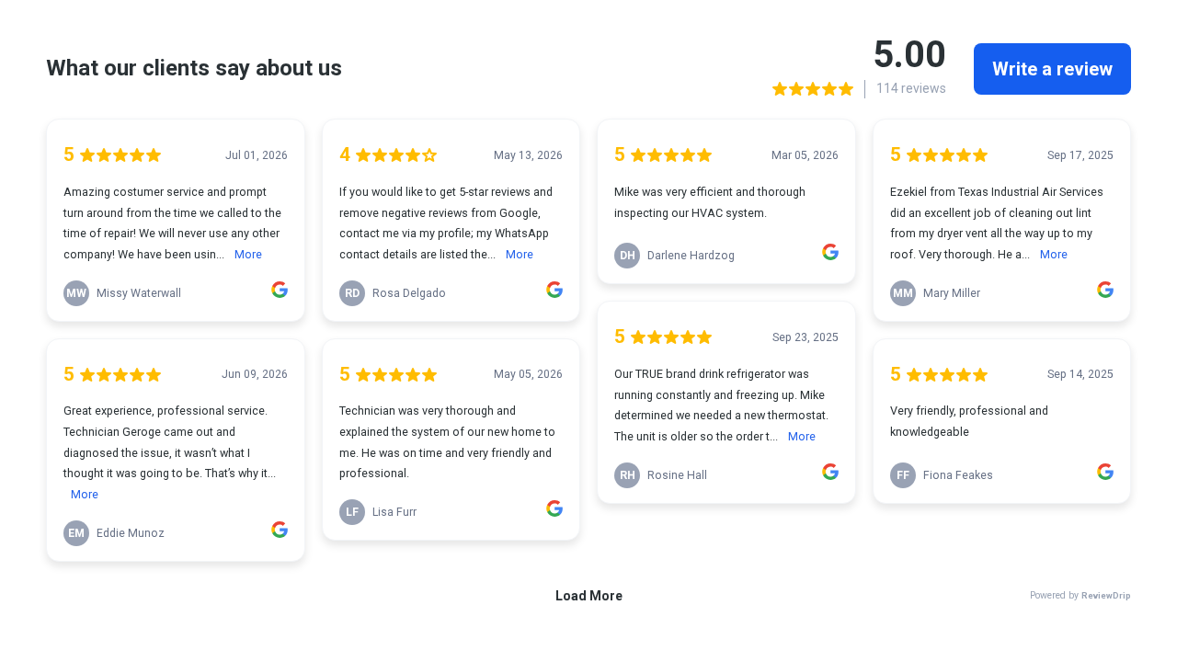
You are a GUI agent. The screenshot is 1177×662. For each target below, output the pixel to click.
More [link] (248, 254)
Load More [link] (589, 595)
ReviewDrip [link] (1106, 595)
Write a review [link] (1052, 69)
